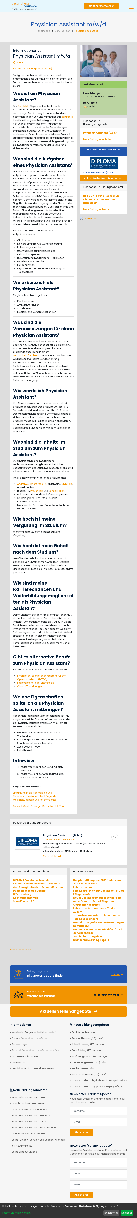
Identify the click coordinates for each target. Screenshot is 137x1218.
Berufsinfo (19, 68)
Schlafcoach (83, 1032)
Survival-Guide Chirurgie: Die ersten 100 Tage (39, 806)
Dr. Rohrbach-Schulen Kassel (28, 1103)
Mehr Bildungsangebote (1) (98, 139)
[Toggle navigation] (131, 5)
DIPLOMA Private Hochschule (103, 149)
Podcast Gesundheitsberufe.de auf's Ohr (35, 1050)
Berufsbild (23, 106)
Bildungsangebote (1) (39, 68)
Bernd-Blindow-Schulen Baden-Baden (34, 1127)
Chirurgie (66, 484)
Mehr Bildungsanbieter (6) (98, 209)
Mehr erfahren (51, 856)
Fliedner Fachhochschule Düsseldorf (36, 883)
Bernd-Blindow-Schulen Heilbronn (31, 1115)
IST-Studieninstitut (22, 1145)
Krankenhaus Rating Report (91, 940)
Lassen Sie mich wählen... (16, 1212)
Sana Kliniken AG (23, 901)
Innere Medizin (38, 484)
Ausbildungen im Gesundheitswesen (33, 1068)
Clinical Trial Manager (29, 686)
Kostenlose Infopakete (25, 1056)
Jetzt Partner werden (101, 6)
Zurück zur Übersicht (21, 949)
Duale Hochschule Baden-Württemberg (29, 892)
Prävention (36, 491)
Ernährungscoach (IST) (89, 1056)
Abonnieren (81, 1132)
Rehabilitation (57, 491)
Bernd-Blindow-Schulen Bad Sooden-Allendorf (38, 1139)
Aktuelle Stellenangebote (66, 1011)
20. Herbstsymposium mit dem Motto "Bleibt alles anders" (97, 917)
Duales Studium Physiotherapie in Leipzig (99, 1080)
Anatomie (23, 484)
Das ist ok (126, 1212)
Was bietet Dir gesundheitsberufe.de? (34, 1032)
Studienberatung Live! (87, 936)
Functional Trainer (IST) (89, 1074)
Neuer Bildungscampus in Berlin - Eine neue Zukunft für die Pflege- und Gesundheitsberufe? (97, 901)
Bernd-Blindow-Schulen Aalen (29, 1097)
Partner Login (19, 1044)
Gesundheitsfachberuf (26, 355)
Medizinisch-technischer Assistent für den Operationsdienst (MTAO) (41, 677)
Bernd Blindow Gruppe (24, 1151)
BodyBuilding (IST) (86, 1050)
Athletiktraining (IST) (88, 1044)
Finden (115, 974)
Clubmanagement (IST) (90, 1062)
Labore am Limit (83, 887)
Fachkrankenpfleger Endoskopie (35, 682)
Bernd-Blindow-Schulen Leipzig (29, 1121)
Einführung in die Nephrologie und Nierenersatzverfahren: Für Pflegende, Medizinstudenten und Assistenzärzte (35, 796)
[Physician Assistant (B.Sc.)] (114, 837)
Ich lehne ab (111, 1212)
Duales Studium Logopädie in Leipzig (97, 1086)
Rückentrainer (84, 1068)
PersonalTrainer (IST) (88, 1038)
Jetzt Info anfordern (104, 178)
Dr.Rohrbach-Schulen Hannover (30, 1109)
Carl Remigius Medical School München (38, 887)
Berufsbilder (62, 31)
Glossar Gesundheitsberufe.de (29, 1038)
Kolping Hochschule (25, 897)
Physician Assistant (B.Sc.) (100, 132)
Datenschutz (19, 1062)
